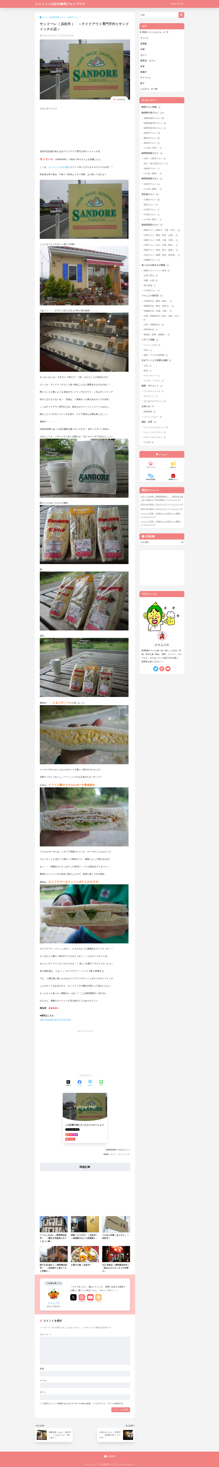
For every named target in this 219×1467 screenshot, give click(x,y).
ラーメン (144, 38)
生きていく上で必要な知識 (156, 360)
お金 (147, 366)
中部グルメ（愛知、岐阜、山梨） (161, 235)
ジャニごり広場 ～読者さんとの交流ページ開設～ (161, 513)
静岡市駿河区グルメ (155, 123)
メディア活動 (150, 339)
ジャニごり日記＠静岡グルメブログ (60, 4)
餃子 (142, 83)
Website (98, 1301)
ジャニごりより (152, 417)
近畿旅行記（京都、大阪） (157, 311)
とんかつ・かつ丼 (149, 89)
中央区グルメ (151, 214)
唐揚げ (143, 72)
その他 (148, 442)
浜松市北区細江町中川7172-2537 (55, 1020)
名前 (42, 1368)
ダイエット (150, 396)
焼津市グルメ (152, 133)
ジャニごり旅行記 (152, 295)
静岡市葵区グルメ (154, 118)
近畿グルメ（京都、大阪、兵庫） (161, 240)
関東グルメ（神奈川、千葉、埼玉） (162, 230)
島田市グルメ (151, 143)
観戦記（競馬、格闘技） (156, 334)
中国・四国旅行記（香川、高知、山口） (162, 318)
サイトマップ (177, 4)
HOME (111, 1456)
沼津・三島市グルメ (155, 158)
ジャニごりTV (152, 345)
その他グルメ (151, 290)
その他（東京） (152, 219)
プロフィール (150, 467)
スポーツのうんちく (155, 437)
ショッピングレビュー (156, 427)
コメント (45, 1334)
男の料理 (149, 285)
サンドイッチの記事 (58, 167)
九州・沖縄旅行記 (153, 324)
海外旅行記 (150, 329)
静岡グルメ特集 (151, 107)
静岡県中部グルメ (153, 113)
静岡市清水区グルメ (154, 128)
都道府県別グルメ (152, 225)
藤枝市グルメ (152, 138)
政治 (147, 370)
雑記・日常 (149, 422)
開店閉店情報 (150, 479)
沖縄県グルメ (151, 260)
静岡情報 (150, 412)
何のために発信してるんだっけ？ (154, 504)
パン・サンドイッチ (121, 1154)
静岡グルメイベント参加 (157, 270)
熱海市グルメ (151, 168)
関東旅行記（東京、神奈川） (159, 306)
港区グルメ (151, 205)
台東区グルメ (152, 200)
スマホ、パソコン (153, 380)
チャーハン (145, 77)
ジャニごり (172, 500)
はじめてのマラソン (154, 401)
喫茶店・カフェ (147, 60)
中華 (142, 49)
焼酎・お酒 (151, 280)
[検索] (181, 15)
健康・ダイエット (152, 386)
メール (43, 1380)
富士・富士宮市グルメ (155, 163)
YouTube (90, 1301)
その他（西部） (152, 189)
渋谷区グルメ (151, 210)
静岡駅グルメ (173, 479)
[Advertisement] (85, 131)
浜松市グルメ (124, 1149)
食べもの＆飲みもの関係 (155, 265)
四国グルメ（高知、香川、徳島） (161, 250)
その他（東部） (152, 173)
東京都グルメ (150, 194)
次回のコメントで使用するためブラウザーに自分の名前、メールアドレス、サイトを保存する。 (84, 1403)
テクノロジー (151, 376)
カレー (143, 55)
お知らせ (148, 406)
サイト (43, 1392)
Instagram (81, 1301)
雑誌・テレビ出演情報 (156, 355)
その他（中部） (152, 148)
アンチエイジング (153, 391)
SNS (147, 350)
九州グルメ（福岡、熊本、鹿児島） (161, 255)
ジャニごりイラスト (154, 432)
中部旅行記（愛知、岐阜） (157, 301)
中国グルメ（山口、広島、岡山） (160, 245)
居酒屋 (143, 43)
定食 (142, 66)
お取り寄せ (150, 275)
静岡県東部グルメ (152, 153)
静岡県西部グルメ (152, 178)
